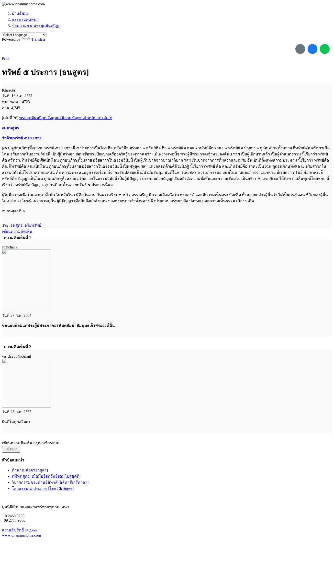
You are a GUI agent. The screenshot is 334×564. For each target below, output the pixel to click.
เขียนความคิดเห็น (17, 231)
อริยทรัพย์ (32, 225)
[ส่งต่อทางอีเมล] (300, 49)
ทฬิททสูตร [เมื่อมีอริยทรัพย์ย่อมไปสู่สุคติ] (46, 476)
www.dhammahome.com (21, 535)
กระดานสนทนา (25, 19)
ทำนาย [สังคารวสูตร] (30, 470)
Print (5, 58)
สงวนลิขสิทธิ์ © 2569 (19, 530)
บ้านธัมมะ (20, 13)
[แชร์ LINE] (325, 49)
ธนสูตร (16, 225)
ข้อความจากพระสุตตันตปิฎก (36, 26)
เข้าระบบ (11, 449)
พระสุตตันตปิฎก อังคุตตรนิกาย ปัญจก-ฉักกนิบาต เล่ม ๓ (65, 118)
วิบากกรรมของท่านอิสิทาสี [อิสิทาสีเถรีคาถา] (50, 482)
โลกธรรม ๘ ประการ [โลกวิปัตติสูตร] (43, 488)
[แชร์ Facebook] (312, 49)
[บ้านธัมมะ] (23, 4)
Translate (38, 39)
